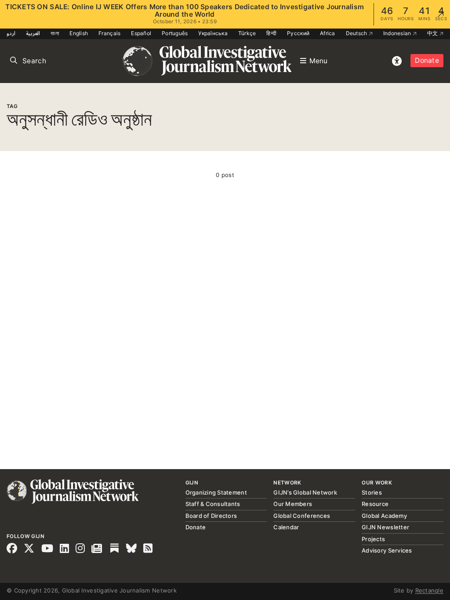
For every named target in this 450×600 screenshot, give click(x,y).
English (78, 33)
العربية (33, 33)
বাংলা (55, 33)
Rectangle (429, 590)
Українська (213, 33)
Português (175, 33)
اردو (11, 33)
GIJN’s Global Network (305, 492)
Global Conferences (301, 515)
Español (141, 33)
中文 (433, 33)
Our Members (292, 503)
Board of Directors (211, 515)
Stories (372, 492)
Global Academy (384, 515)
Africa (327, 33)
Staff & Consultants (212, 503)
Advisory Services (387, 550)
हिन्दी (271, 33)
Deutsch (357, 33)
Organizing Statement (216, 492)
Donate (427, 60)
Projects (373, 538)
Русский (298, 33)
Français (109, 33)
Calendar (286, 527)
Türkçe (247, 33)
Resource (375, 503)
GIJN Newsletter (385, 527)
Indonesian (398, 33)
